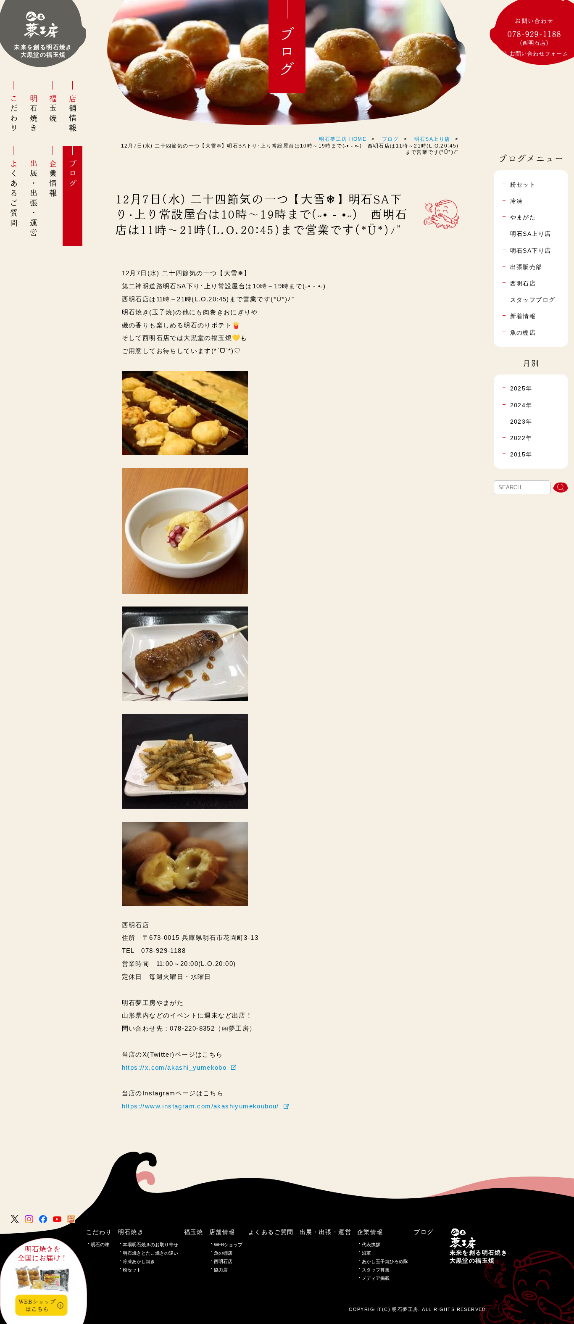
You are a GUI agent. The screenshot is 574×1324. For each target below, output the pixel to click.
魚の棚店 (223, 1252)
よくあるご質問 (14, 193)
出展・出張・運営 (33, 198)
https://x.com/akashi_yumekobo (174, 1067)
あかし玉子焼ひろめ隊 (385, 1261)
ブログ (72, 174)
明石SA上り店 (432, 139)
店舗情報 (72, 114)
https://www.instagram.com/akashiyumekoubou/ (200, 1106)
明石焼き (33, 114)
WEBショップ (228, 1244)
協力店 (221, 1269)
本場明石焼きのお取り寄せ (150, 1244)
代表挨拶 (371, 1244)
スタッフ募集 (376, 1269)
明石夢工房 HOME (342, 139)
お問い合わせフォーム (538, 54)
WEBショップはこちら (37, 1305)
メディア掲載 (376, 1278)
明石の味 (100, 1244)
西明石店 (223, 1261)
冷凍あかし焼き (139, 1261)
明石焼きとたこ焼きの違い (150, 1252)
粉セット (132, 1269)
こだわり (14, 114)
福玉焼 (53, 109)
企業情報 (53, 179)
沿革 (366, 1252)
